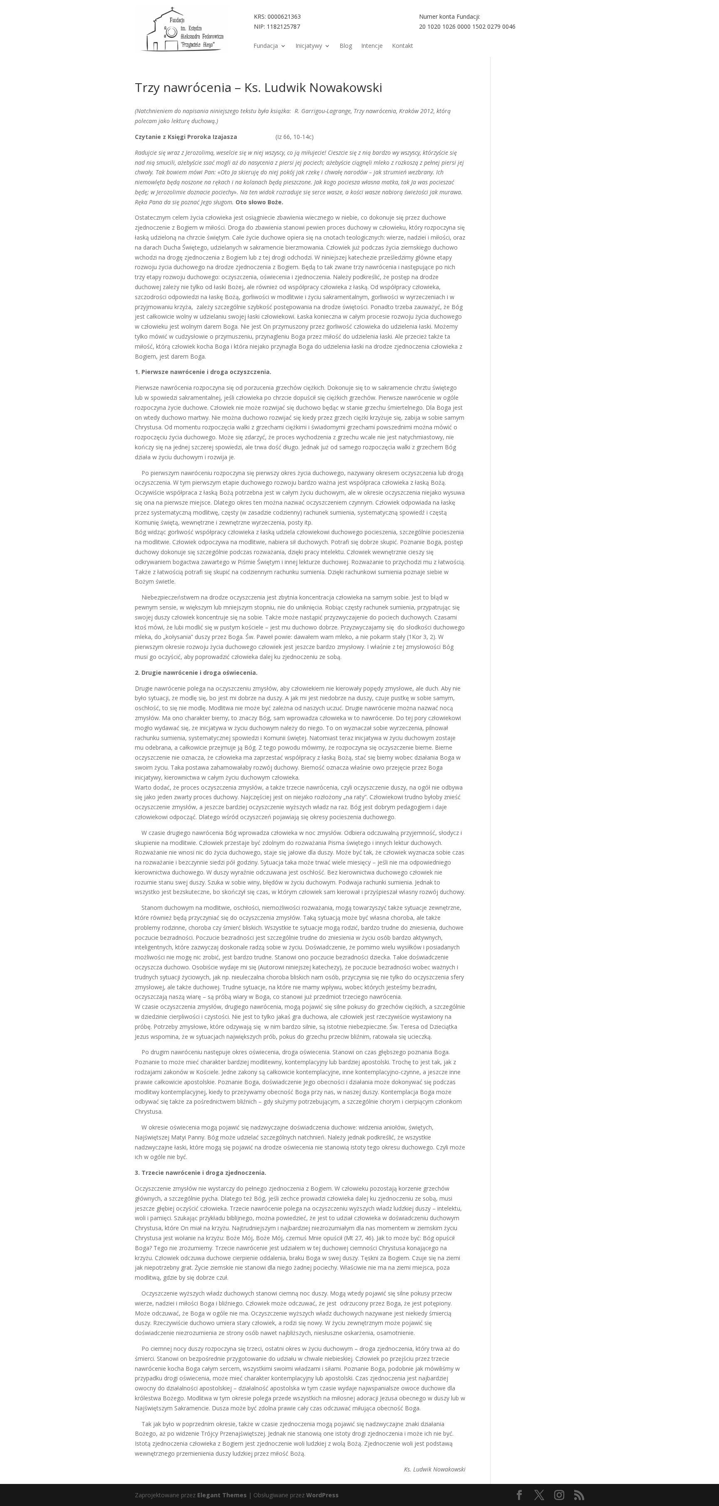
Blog (346, 46)
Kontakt (402, 46)
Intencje (372, 46)
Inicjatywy (308, 46)
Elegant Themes (222, 1495)
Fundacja (265, 46)
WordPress (322, 1495)
